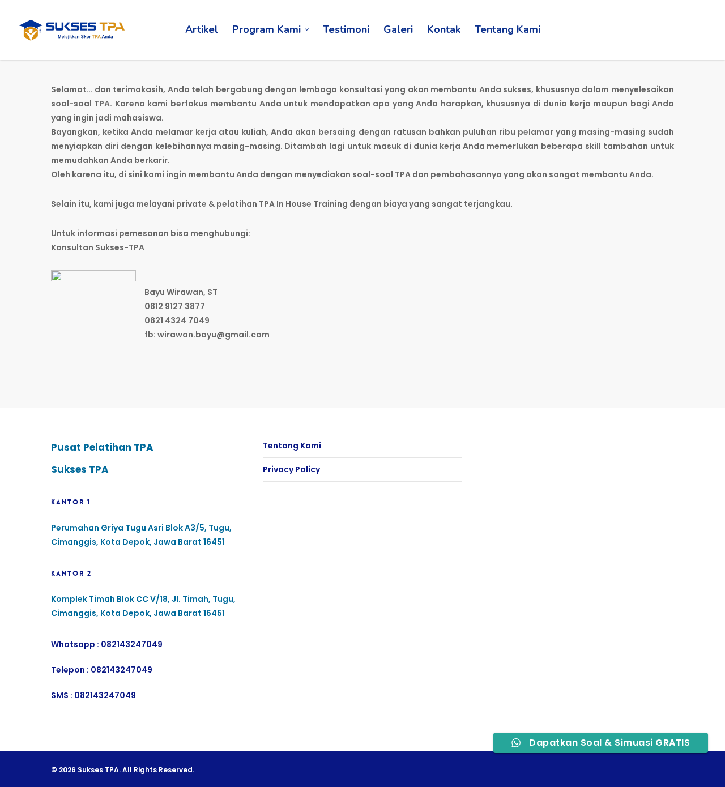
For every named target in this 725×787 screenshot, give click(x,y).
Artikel (201, 29)
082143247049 (132, 644)
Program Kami (266, 29)
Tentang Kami (507, 29)
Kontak (443, 29)
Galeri (398, 29)
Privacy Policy (291, 469)
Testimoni (346, 29)
